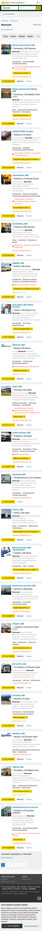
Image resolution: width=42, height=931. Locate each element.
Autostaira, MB (18, 474)
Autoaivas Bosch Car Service (25, 807)
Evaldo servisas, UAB (21, 432)
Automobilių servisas (20, 208)
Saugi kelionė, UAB (20, 175)
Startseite (4, 879)
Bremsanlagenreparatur (19, 363)
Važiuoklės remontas (20, 73)
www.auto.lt (13, 892)
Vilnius (5, 36)
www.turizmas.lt (24, 892)
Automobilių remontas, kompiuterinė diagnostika (27, 532)
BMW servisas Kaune (22, 454)
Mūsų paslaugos (19, 717)
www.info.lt (5, 892)
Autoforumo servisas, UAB (24, 585)
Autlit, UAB (17, 386)
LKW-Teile (26, 680)
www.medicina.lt (7, 894)
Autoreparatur (16, 61)
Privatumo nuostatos (33, 887)
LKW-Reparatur (27, 361)
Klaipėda (22, 36)
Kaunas (13, 36)
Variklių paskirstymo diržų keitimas (27, 366)
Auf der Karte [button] (9, 14)
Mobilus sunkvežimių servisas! (25, 285)
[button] (38, 37)
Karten (24, 877)
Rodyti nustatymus (31, 926)
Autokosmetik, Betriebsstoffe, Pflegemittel (26, 196)
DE (38, 3)
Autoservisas (18, 417)
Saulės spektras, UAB (12, 887)
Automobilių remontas (21, 648)
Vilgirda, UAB (18, 767)
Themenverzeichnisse (8, 881)
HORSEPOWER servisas (22, 131)
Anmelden (32, 889)
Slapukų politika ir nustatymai (12, 889)
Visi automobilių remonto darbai (24, 570)
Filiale (15, 96)
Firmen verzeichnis (17, 3)
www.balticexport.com (20, 894)
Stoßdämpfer (16, 194)
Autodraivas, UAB (20, 223)
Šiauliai (30, 36)
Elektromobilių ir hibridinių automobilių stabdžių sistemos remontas (25, 201)
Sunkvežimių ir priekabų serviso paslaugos (27, 289)
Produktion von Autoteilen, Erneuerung (24, 281)
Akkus (14, 110)
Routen (29, 81)
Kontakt (23, 887)
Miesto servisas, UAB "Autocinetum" (21, 548)
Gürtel (25, 566)
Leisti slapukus (13, 926)
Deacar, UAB (17, 509)
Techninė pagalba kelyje (21, 329)
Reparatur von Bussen (30, 279)
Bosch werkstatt (7, 29)
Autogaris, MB (18, 695)
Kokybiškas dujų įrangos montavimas (26, 159)
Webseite (20, 81)
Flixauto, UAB (18, 624)
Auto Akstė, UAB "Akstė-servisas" (22, 305)
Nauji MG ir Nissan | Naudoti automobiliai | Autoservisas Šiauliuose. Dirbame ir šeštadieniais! (27, 410)
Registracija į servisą (20, 608)
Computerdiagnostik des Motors (22, 150)
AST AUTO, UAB (19, 664)
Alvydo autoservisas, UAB (23, 45)
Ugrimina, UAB (18, 733)
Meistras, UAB (18, 345)
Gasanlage (26, 148)
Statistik (24, 889)
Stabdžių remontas (20, 370)
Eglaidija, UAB (18, 263)
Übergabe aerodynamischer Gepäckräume (26, 750)
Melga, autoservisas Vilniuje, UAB (24, 90)
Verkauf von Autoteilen (30, 194)
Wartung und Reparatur (27, 451)
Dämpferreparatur (28, 61)
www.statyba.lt (34, 892)
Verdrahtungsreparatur (19, 63)
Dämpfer (31, 566)
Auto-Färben (27, 323)
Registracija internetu (21, 115)
